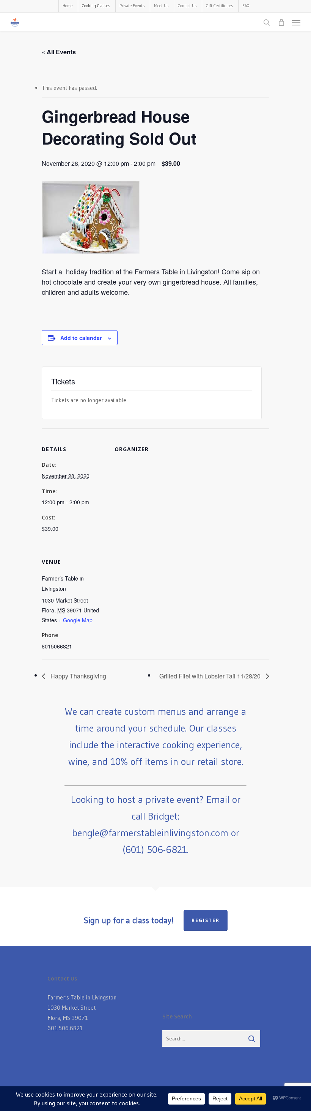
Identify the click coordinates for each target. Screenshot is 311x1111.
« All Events (59, 51)
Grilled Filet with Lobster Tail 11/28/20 (210, 676)
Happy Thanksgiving (77, 676)
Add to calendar (81, 337)
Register (206, 920)
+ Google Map (75, 620)
